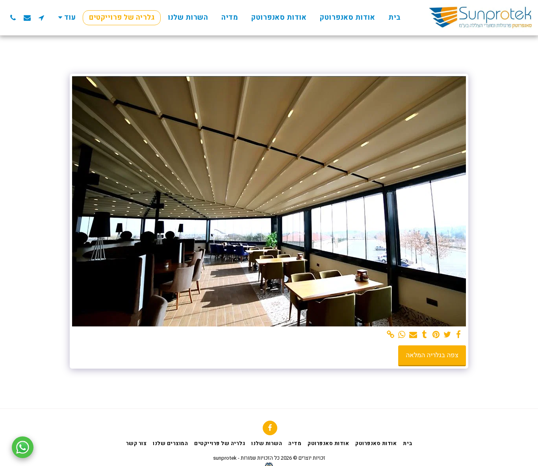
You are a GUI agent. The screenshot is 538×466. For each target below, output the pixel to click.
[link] (390, 334)
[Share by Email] (413, 334)
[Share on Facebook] (459, 334)
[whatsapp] (402, 334)
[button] (41, 17)
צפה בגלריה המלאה (432, 355)
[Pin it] (436, 334)
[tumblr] (425, 334)
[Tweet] (447, 334)
